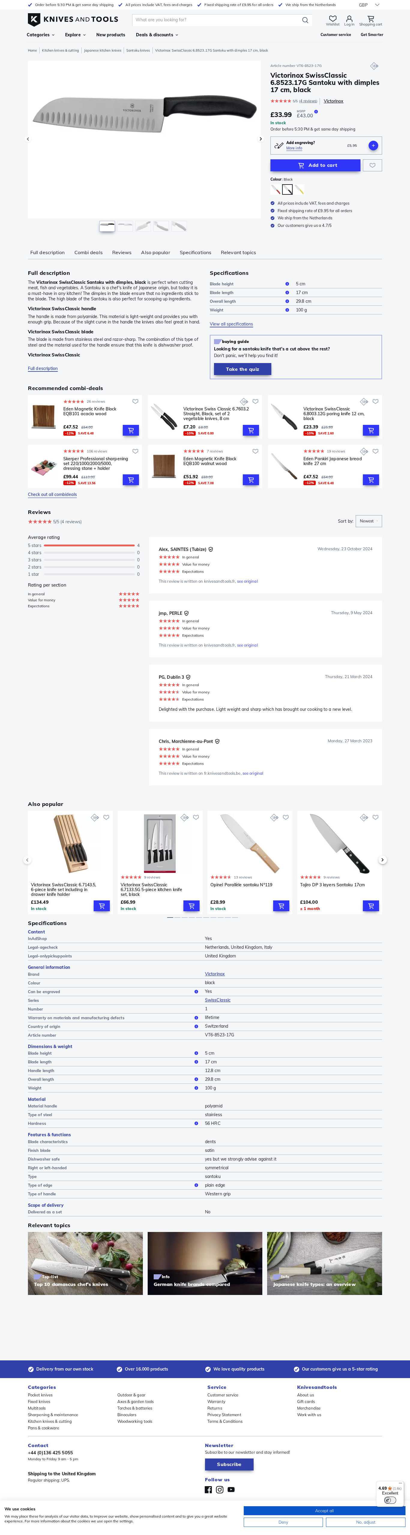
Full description (47, 252)
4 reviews (308, 101)
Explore (73, 35)
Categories (38, 35)
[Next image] (261, 139)
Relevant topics (238, 252)
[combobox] (369, 521)
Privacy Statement (224, 1414)
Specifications (195, 252)
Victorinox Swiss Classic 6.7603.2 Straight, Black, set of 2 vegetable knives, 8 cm (216, 414)
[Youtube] (231, 1489)
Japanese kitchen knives (102, 50)
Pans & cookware (43, 1427)
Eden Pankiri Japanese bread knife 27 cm (332, 461)
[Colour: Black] (287, 189)
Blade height (222, 283)
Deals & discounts (154, 35)
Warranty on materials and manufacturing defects (76, 1017)
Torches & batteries (134, 1408)
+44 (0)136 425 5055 (50, 1452)
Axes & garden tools (135, 1401)
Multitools (37, 1408)
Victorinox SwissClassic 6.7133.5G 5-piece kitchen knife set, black (151, 889)
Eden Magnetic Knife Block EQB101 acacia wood (89, 411)
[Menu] (400, 1484)
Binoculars (127, 1414)
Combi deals (88, 252)
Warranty (216, 1401)
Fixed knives (39, 1401)
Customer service (223, 1394)
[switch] (390, 1500)
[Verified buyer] (211, 549)
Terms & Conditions (225, 1421)
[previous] (37, 860)
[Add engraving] (373, 145)
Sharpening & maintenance (53, 1414)
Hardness (37, 1123)
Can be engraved (44, 991)
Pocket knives (40, 1394)
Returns (214, 1408)
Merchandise (309, 1408)
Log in (349, 24)
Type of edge (40, 1185)
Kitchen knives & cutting (60, 50)
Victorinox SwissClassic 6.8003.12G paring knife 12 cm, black (333, 414)
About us (305, 1394)
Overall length (223, 301)
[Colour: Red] (275, 189)
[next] (372, 860)
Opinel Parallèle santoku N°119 (241, 885)
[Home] (73, 18)
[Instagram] (219, 1489)
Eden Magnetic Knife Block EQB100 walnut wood (210, 461)
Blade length (222, 292)
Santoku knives (138, 50)
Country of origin (44, 1026)
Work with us (309, 1414)
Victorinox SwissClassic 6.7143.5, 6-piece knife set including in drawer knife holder (63, 889)
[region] (144, 147)
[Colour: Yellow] (299, 189)
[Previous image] (28, 139)
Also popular (155, 252)
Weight (217, 310)
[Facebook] (208, 1489)
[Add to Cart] (131, 430)
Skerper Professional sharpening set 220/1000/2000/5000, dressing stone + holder (95, 463)
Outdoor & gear (131, 1394)
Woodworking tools (134, 1421)
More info (294, 148)
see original (247, 581)
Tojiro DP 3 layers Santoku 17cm (332, 885)
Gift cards (306, 1401)
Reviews (122, 252)
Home (32, 50)
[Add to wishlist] (372, 165)
